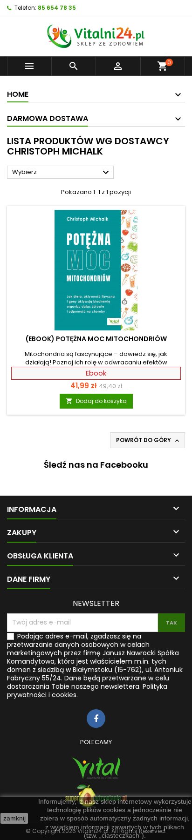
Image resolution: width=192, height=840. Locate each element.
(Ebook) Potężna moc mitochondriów (96, 338)
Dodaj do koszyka (96, 401)
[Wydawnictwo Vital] (96, 768)
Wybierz (61, 172)
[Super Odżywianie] (96, 796)
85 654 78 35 (57, 8)
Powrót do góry (148, 440)
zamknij (14, 818)
